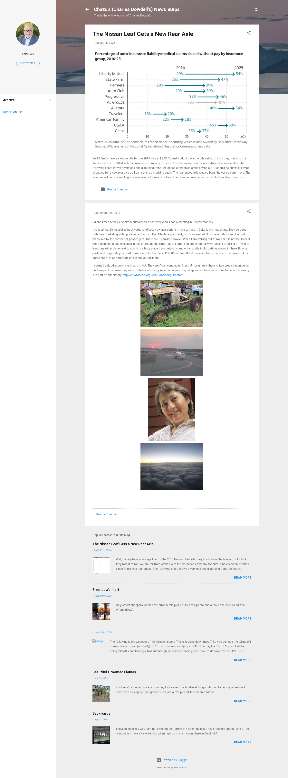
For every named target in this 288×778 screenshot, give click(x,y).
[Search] (256, 11)
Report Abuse (12, 112)
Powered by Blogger (174, 760)
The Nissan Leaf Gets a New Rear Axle (142, 33)
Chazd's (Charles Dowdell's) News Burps (137, 9)
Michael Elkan (180, 767)
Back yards (101, 713)
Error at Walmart (105, 590)
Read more (242, 577)
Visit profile (27, 63)
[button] (248, 33)
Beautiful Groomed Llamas (114, 672)
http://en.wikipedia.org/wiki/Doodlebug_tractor (152, 275)
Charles (28, 53)
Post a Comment (107, 514)
